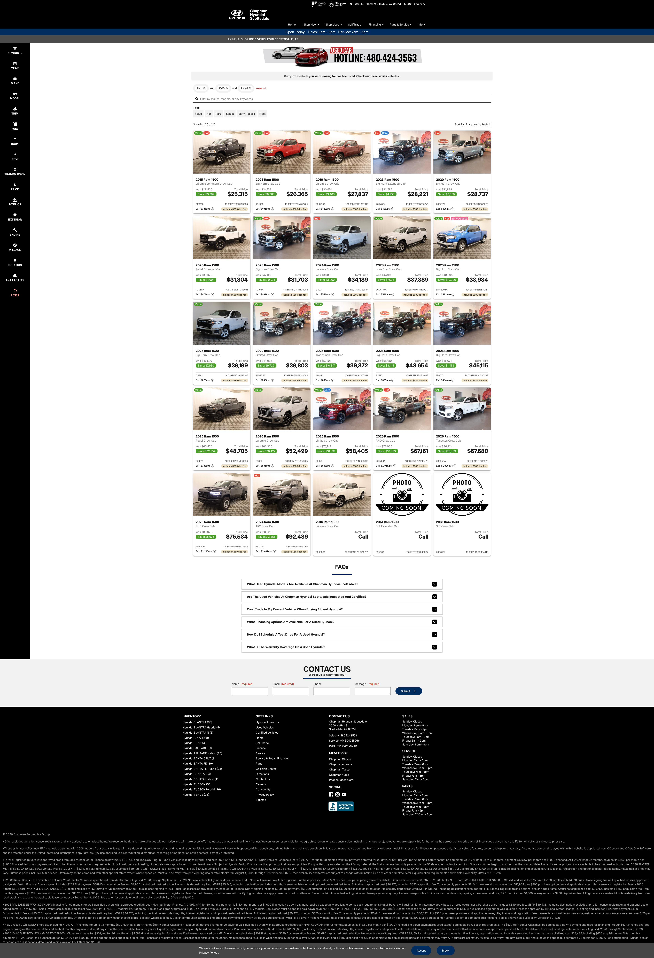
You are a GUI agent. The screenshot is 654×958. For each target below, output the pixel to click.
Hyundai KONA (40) (195, 743)
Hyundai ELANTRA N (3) (198, 732)
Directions (262, 774)
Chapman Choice (340, 759)
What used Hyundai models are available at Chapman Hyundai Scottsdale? (302, 584)
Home (292, 24)
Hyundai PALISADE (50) (198, 748)
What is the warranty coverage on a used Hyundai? (286, 647)
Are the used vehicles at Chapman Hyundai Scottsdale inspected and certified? (306, 596)
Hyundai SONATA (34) (197, 774)
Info (420, 24)
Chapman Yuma (339, 774)
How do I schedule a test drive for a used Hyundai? (286, 634)
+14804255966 (350, 740)
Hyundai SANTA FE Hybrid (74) (202, 768)
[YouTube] (344, 794)
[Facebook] (331, 794)
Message (367, 684)
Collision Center (266, 768)
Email (283, 684)
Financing (375, 24)
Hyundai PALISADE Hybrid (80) (202, 753)
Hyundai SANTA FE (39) (198, 763)
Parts (259, 763)
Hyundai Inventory (267, 722)
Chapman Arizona (340, 764)
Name (242, 684)
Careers (261, 784)
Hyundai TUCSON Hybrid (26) (202, 789)
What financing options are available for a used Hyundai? (290, 622)
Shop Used (332, 24)
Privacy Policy (265, 794)
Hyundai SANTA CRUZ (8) (199, 758)
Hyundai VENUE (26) (196, 794)
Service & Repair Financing (273, 758)
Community (263, 789)
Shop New (309, 24)
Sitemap (261, 799)
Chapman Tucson (340, 769)
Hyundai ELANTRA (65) (197, 722)
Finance (261, 748)
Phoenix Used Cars (341, 780)
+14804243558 (347, 735)
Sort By (459, 124)
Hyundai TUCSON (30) (197, 784)
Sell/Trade (354, 24)
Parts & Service (399, 24)
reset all (261, 88)
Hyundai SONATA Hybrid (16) (201, 779)
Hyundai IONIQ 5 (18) (196, 738)
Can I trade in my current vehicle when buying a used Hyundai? (295, 609)
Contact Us (263, 779)
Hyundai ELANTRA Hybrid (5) (201, 727)
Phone (318, 684)
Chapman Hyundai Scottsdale (259, 14)
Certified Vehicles (267, 732)
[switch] (198, 113)
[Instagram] (337, 794)
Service (260, 753)
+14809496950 (347, 745)
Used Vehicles (265, 727)
